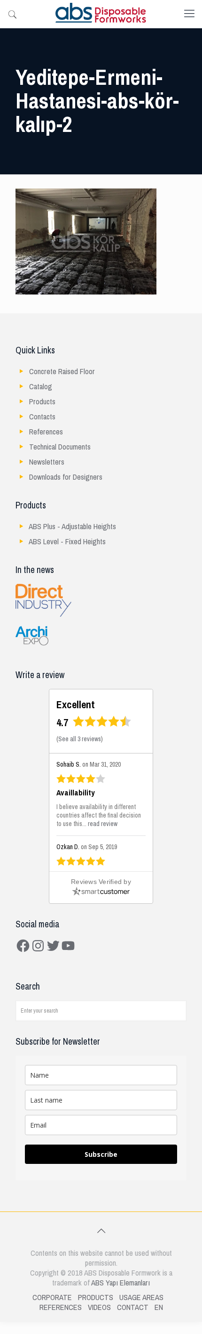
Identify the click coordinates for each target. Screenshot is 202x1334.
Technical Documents (60, 447)
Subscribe (101, 1154)
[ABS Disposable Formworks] (101, 14)
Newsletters (46, 462)
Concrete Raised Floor (62, 371)
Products (42, 401)
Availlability (75, 793)
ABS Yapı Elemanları (120, 1283)
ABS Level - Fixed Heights (67, 541)
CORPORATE (52, 1297)
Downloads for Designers (65, 477)
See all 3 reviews (79, 739)
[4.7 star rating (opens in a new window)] (102, 724)
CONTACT (132, 1307)
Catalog (40, 386)
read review (102, 824)
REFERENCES (60, 1307)
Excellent (75, 704)
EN (159, 1307)
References (46, 432)
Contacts (42, 416)
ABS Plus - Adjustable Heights (72, 526)
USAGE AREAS (141, 1297)
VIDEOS (99, 1307)
